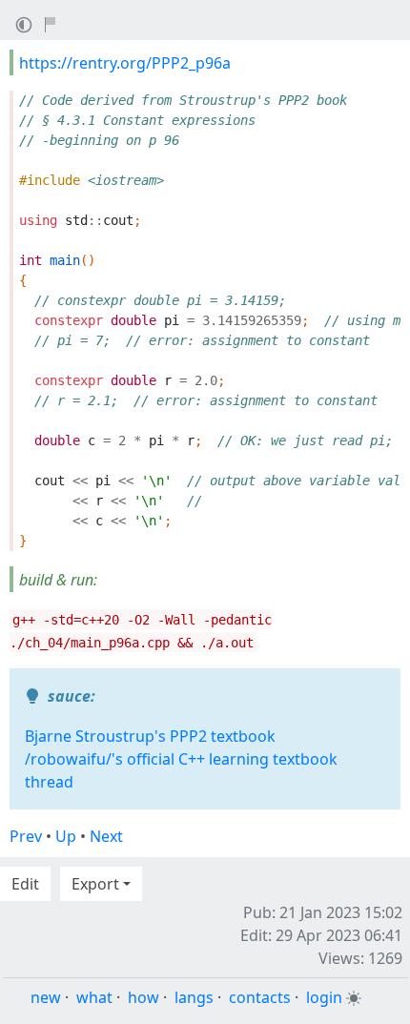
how (143, 997)
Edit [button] (25, 883)
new (46, 997)
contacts (260, 997)
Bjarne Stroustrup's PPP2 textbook (150, 736)
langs (194, 997)
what (94, 997)
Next (106, 836)
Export (95, 883)
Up (65, 836)
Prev (26, 836)
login (324, 997)
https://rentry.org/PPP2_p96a (125, 62)
